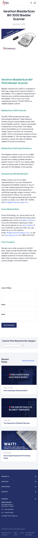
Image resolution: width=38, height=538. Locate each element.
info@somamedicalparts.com (18, 233)
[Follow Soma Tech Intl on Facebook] (2, 524)
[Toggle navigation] (35, 3)
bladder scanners (28, 220)
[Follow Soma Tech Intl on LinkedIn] (15, 524)
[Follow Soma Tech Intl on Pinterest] (24, 524)
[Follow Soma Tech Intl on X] (7, 524)
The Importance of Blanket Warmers (17, 423)
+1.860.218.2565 (8, 512)
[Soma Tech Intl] (5, 3)
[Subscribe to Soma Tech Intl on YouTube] (20, 524)
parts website (27, 225)
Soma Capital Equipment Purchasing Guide (17, 457)
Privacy (22, 533)
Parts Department (12, 235)
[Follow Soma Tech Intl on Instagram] (11, 524)
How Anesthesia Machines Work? (16, 391)
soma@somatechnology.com (16, 202)
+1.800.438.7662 (8, 509)
